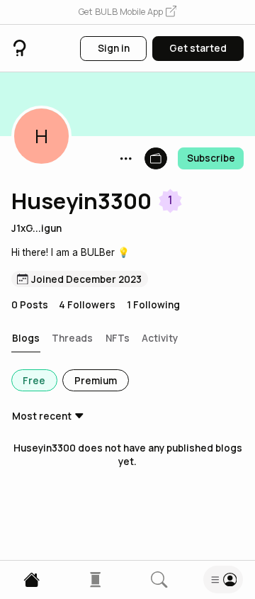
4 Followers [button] (87, 304)
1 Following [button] (153, 304)
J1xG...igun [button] (36, 228)
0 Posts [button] (29, 304)
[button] (127, 12)
